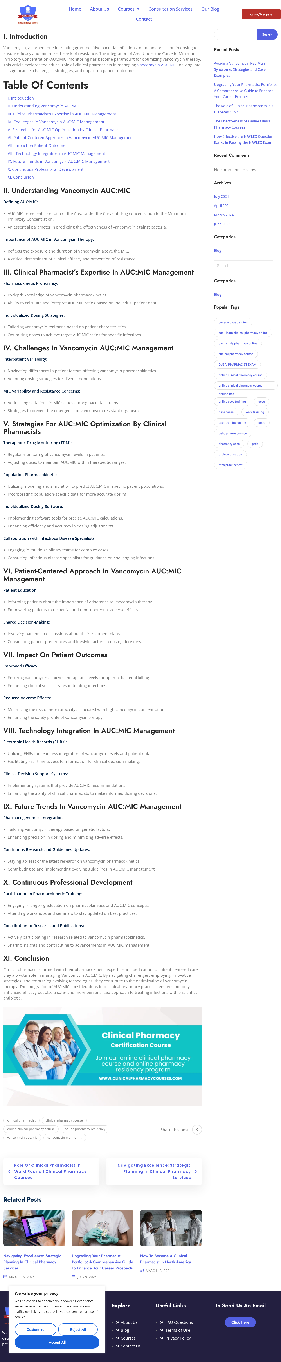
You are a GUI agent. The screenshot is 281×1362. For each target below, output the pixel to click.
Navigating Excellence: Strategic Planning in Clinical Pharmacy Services (32, 1262)
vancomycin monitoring (64, 1137)
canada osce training (233, 322)
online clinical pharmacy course (31, 1129)
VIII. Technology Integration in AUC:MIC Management (56, 153)
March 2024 (224, 215)
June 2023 (222, 224)
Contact (144, 19)
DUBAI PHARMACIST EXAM (237, 364)
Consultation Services (170, 9)
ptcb (255, 444)
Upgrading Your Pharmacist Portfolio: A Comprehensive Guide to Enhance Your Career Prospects (102, 1262)
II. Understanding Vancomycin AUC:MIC (44, 106)
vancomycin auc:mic (22, 1137)
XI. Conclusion (21, 177)
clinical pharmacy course (64, 1120)
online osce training (232, 401)
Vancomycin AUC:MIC (156, 64)
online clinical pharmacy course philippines (240, 386)
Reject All (78, 1329)
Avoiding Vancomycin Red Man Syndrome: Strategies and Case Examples (240, 69)
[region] (57, 1319)
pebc (261, 422)
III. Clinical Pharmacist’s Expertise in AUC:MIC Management (62, 113)
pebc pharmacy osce (233, 433)
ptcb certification (230, 454)
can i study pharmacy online (238, 343)
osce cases (226, 412)
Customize (35, 1329)
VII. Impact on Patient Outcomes (37, 145)
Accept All (57, 1342)
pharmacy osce (229, 444)
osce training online (232, 422)
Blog (217, 250)
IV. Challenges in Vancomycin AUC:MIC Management (56, 121)
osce (261, 401)
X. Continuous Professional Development (45, 169)
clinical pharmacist (21, 1120)
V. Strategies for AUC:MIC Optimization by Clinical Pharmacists (65, 129)
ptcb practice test (231, 465)
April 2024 (222, 205)
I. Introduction (21, 98)
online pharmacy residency (85, 1129)
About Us (99, 9)
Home (75, 9)
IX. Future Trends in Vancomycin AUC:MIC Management (59, 161)
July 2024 (221, 196)
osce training (255, 412)
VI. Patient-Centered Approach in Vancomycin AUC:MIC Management (71, 137)
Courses (126, 9)
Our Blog (210, 9)
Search (267, 34)
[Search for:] (246, 265)
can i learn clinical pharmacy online (243, 333)
